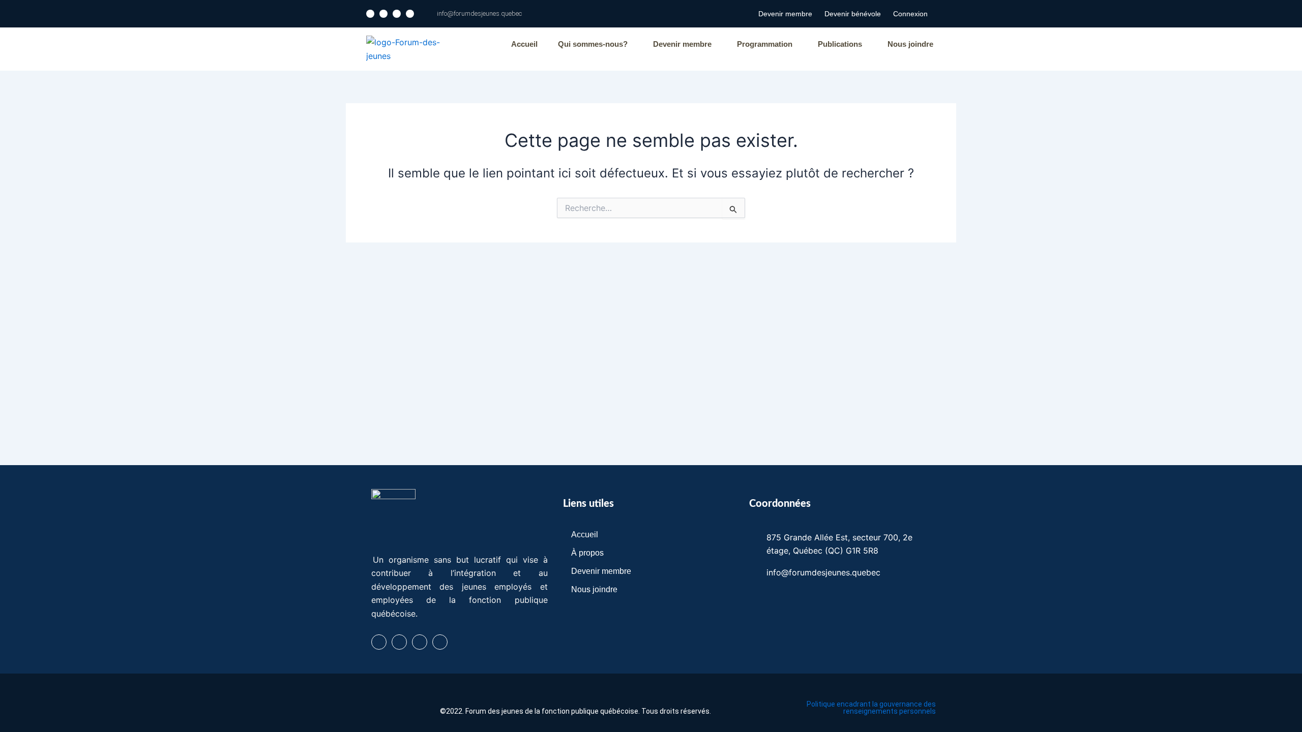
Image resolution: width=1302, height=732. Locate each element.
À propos (587, 552)
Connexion (910, 14)
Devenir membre (785, 14)
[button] (595, 44)
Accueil (524, 44)
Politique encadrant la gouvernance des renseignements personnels (871, 707)
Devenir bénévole (852, 14)
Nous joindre (910, 44)
